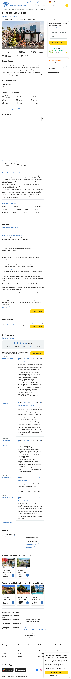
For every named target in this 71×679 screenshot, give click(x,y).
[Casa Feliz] (8, 589)
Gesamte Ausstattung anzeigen (9, 109)
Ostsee (4, 650)
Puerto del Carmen (28, 181)
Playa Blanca (37, 181)
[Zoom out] (43, 120)
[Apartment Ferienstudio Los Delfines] (23, 562)
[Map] (23, 137)
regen (21, 191)
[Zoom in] (43, 118)
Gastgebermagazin (60, 650)
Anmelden (32, 1)
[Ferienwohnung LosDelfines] (8, 562)
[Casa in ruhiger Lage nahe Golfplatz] (37, 589)
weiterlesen (5, 307)
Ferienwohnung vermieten (61, 1)
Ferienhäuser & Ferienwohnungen (9, 9)
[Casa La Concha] (23, 589)
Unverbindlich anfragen (58, 43)
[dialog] (57, 665)
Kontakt (40, 659)
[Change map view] (4, 118)
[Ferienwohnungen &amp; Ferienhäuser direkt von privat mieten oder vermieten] (14, 5)
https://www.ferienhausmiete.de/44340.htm (35, 629)
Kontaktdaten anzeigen (53, 72)
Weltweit (4, 656)
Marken (17, 179)
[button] (56, 675)
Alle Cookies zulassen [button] (56, 672)
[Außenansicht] (23, 35)
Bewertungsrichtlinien (14, 353)
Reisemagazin (41, 653)
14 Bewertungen (17, 535)
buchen (39, 194)
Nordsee (4, 648)
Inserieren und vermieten (62, 648)
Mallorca (4, 653)
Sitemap (4, 659)
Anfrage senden (37, 311)
